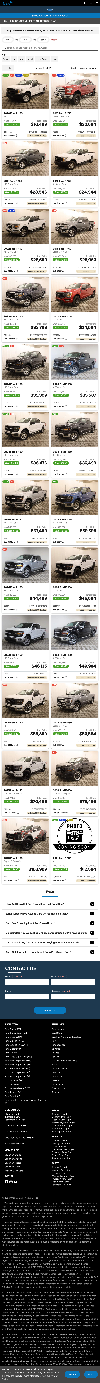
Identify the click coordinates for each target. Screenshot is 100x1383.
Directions (56, 1072)
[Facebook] (6, 1182)
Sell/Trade (56, 1048)
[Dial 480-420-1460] (91, 3)
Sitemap (56, 1092)
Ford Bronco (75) (13, 1029)
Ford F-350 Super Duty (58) (18, 1060)
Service (55, 1056)
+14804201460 (18, 1125)
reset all (54, 39)
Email (59, 976)
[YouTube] (16, 1182)
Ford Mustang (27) (13, 1084)
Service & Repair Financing (64, 1060)
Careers (55, 1080)
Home (6, 21)
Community (57, 1084)
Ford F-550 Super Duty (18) (18, 1064)
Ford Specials (58, 1045)
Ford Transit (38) (13, 1096)
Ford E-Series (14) (13, 1037)
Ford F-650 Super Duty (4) (17, 1072)
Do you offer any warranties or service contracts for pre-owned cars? (46, 933)
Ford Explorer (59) (13, 1048)
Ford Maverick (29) (14, 1080)
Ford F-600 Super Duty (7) (17, 1068)
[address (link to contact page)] (84, 3)
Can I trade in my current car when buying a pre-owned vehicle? (43, 942)
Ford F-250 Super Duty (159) (18, 1056)
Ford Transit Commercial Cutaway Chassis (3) (25, 1101)
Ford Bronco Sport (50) (16, 1033)
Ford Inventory (59, 1029)
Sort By (74, 68)
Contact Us (57, 1076)
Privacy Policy (58, 1088)
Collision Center (59, 1068)
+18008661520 (18, 1143)
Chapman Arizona (13, 1158)
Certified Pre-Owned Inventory (66, 1037)
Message (61, 991)
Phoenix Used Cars (14, 1170)
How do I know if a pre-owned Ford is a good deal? (35, 904)
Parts (54, 1064)
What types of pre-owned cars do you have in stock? (37, 913)
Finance (55, 1052)
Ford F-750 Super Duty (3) (17, 1076)
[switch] (97, 3)
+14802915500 (20, 1131)
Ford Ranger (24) (13, 1092)
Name (13, 976)
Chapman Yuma (12, 1166)
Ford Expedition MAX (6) (17, 1045)
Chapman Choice (13, 1155)
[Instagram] (11, 1182)
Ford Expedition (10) (14, 1041)
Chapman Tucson (13, 1162)
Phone (8, 991)
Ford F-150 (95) (12, 1052)
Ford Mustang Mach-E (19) (17, 1088)
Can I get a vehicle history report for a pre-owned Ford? (38, 952)
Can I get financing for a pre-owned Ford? (30, 923)
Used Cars (57, 1033)
